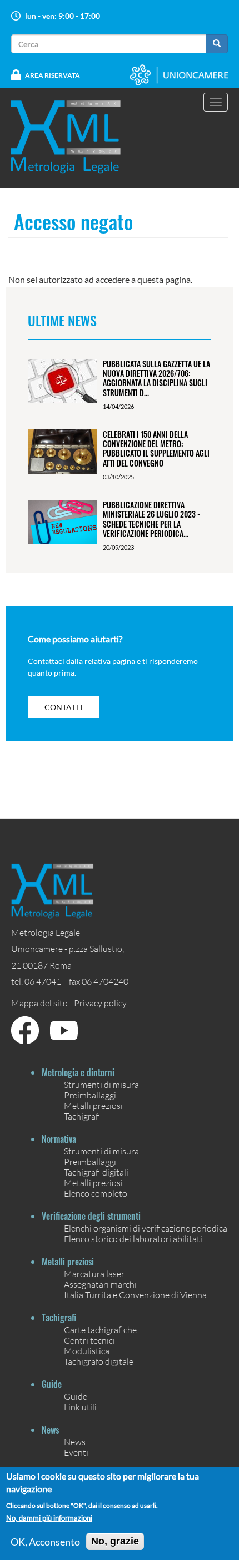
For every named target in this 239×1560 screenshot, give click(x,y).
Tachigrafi (82, 1116)
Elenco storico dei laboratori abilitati (133, 1238)
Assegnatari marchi (100, 1284)
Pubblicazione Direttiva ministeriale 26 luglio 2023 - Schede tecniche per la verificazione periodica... (151, 519)
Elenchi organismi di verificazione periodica (145, 1228)
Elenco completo (95, 1193)
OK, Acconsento (45, 1542)
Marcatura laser (94, 1273)
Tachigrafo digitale (98, 1361)
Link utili (80, 1406)
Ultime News (62, 320)
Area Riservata (52, 75)
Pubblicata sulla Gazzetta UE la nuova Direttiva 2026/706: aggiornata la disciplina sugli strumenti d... (156, 378)
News (75, 1441)
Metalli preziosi (93, 1105)
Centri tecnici (89, 1340)
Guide (75, 1396)
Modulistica (86, 1350)
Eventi (76, 1452)
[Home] (73, 137)
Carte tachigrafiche (100, 1329)
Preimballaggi (90, 1095)
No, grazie (115, 1541)
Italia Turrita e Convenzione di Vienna (135, 1294)
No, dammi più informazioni (49, 1518)
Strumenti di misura (101, 1084)
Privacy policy (100, 1002)
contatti (63, 707)
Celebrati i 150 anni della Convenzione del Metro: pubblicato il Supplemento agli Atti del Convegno (156, 448)
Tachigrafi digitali (96, 1172)
